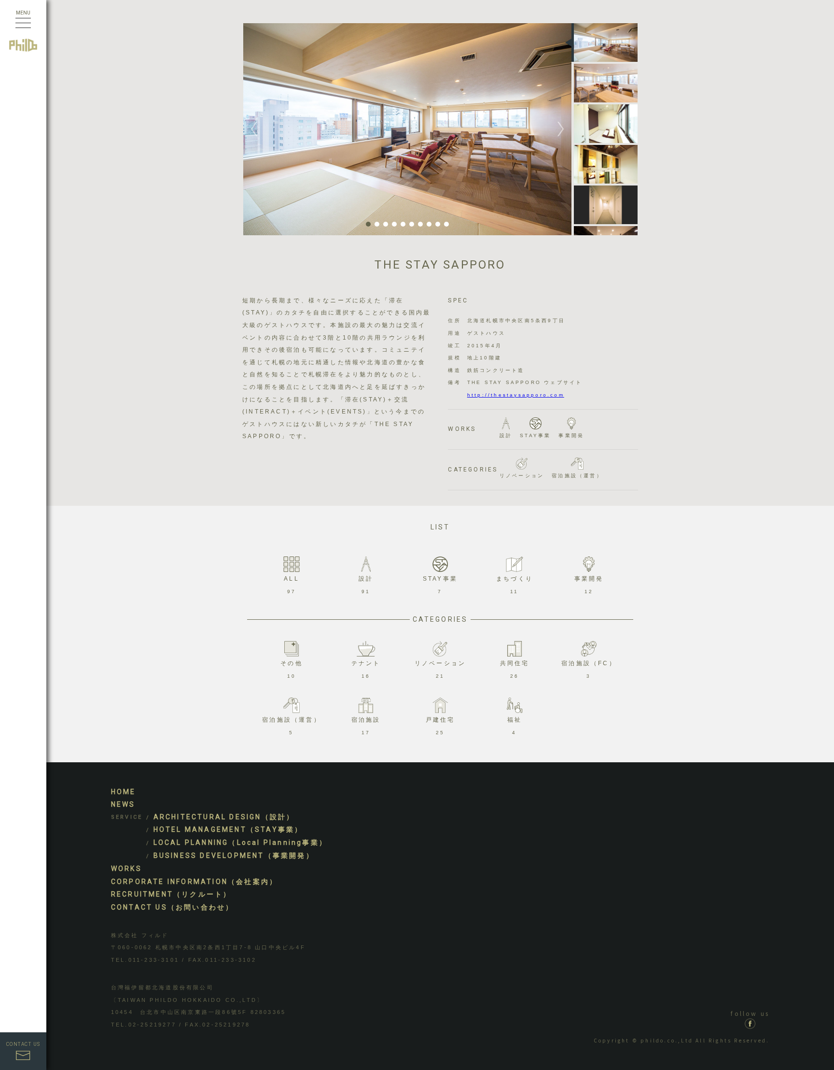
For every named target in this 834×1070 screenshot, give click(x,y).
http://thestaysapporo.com (515, 395)
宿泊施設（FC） (588, 669)
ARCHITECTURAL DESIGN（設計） (224, 817)
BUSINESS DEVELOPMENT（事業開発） (233, 855)
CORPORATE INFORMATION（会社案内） (194, 881)
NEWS (123, 804)
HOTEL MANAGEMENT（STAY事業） (228, 829)
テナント (366, 669)
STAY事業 (535, 435)
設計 (506, 435)
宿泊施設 (366, 725)
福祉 (514, 725)
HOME (123, 792)
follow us (750, 1013)
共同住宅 (514, 669)
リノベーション (522, 475)
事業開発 (571, 435)
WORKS (126, 868)
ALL (291, 584)
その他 (291, 669)
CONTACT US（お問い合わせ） (172, 907)
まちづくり (514, 584)
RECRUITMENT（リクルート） (171, 894)
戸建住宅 (440, 725)
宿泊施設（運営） (577, 475)
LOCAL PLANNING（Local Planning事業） (240, 842)
